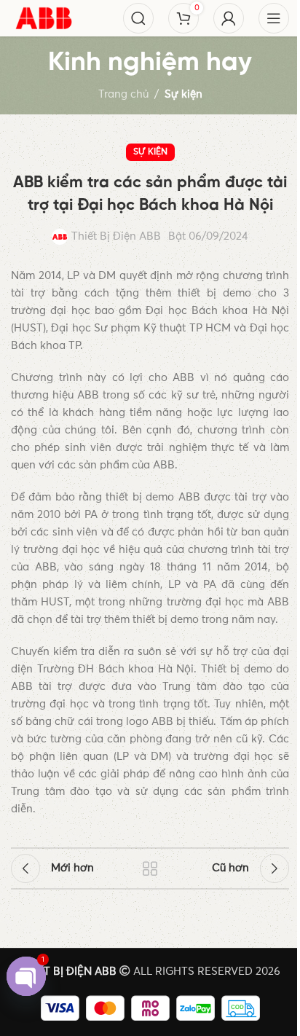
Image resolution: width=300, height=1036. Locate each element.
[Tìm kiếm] (138, 18)
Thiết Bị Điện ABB (116, 236)
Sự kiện (183, 94)
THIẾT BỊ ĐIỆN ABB (68, 971)
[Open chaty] (26, 976)
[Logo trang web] (43, 17)
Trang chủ (123, 94)
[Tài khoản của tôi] (228, 18)
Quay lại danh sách (150, 868)
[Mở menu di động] (273, 18)
